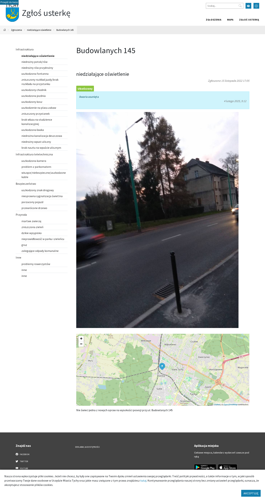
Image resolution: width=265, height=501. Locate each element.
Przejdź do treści (9, 2)
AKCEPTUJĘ (251, 493)
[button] (162, 366)
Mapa (230, 19)
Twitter (23, 461)
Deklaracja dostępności (87, 447)
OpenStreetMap (230, 404)
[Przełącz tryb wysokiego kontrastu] (248, 6)
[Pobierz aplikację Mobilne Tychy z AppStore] (227, 467)
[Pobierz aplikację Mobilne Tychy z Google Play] (205, 467)
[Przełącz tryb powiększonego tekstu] (256, 6)
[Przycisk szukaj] (240, 6)
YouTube (23, 468)
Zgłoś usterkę (249, 19)
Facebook (24, 454)
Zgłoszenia (213, 19)
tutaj (143, 480)
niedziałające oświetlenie (39, 29)
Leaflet (217, 404)
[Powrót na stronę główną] (4, 30)
